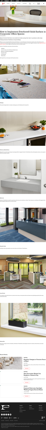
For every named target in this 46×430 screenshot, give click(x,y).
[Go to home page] (3, 3)
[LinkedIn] (6, 414)
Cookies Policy (7, 420)
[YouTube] (10, 414)
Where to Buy (40, 407)
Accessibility (2, 420)
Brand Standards (41, 410)
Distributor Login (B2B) (42, 420)
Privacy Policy (11, 420)
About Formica (21, 407)
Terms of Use (16, 420)
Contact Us (30, 407)
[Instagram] (4, 414)
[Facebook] (2, 414)
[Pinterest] (8, 414)
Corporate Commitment (23, 410)
